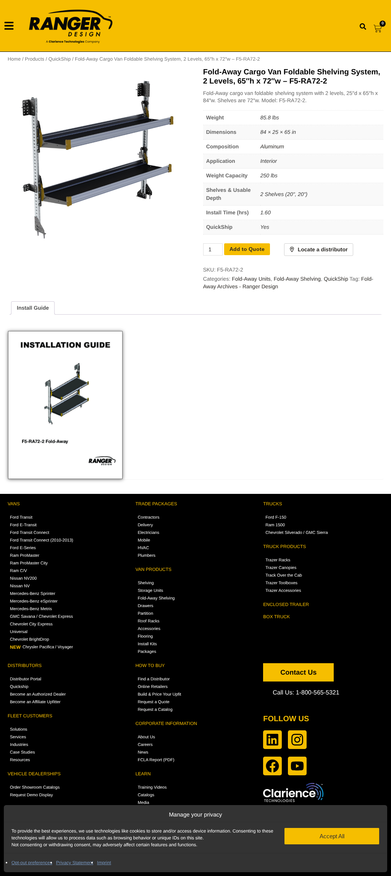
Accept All (332, 836)
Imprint (104, 862)
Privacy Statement (74, 862)
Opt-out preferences (31, 862)
